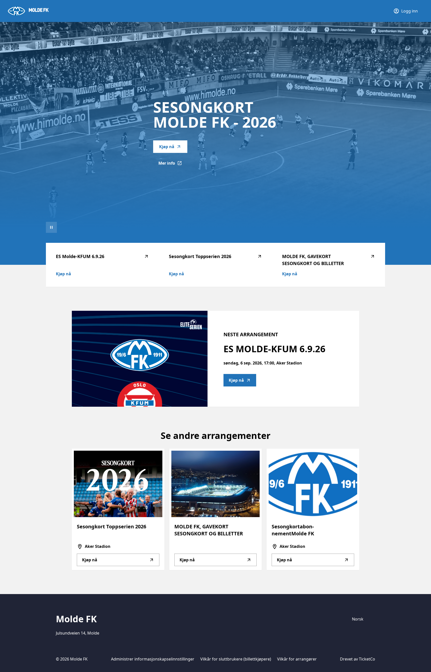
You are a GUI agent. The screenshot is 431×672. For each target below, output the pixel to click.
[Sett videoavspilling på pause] (51, 227)
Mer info (172, 164)
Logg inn (409, 11)
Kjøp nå (166, 146)
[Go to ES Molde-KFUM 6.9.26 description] (140, 359)
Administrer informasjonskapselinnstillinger (152, 659)
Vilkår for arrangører (297, 659)
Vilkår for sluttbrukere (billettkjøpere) (235, 659)
